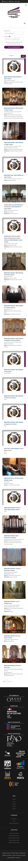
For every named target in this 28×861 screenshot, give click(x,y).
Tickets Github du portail (14, 835)
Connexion (12, 1)
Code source (5, 1)
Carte (14, 801)
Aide (14, 820)
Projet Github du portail (14, 833)
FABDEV (4, 855)
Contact (14, 808)
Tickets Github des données (14, 842)
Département (7, 30)
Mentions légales (14, 853)
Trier (23, 56)
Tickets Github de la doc (14, 840)
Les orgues (14, 803)
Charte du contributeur (14, 823)
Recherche (6, 36)
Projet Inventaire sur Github (14, 837)
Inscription (18, 1)
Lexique (14, 806)
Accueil (14, 799)
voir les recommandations (14, 47)
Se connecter (14, 818)
